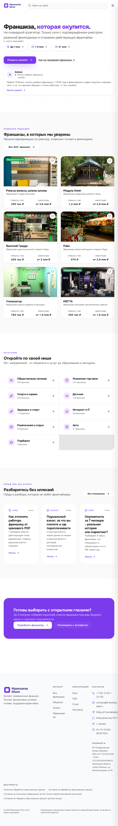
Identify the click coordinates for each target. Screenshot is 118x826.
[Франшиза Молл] (14, 5)
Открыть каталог (17, 60)
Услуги (56, 707)
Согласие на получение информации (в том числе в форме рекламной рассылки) (43, 794)
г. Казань (101, 723)
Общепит (58, 702)
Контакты (78, 709)
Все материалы (96, 493)
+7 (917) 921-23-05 (104, 695)
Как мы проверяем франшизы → (57, 60)
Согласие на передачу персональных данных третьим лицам (33, 798)
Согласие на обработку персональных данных (70, 789)
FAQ (75, 698)
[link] (30, 182)
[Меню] (113, 5)
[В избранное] (52, 161)
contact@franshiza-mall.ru (107, 704)
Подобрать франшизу (30, 625)
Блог (75, 693)
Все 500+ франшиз (19, 147)
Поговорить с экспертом (72, 625)
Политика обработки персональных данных (24, 789)
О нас (76, 704)
